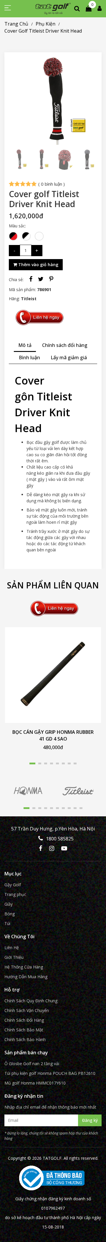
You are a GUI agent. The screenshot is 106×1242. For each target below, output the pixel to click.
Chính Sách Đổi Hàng (24, 1020)
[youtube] (64, 848)
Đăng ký (90, 1120)
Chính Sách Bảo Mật (23, 1030)
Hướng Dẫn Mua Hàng (25, 976)
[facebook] (30, 279)
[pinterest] (51, 279)
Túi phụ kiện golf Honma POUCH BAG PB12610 (49, 1073)
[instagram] (51, 848)
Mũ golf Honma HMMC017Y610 (35, 1083)
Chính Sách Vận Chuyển (26, 1010)
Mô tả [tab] (25, 345)
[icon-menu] (7, 9)
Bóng (9, 914)
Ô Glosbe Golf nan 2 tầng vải (31, 1063)
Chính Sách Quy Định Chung (30, 1000)
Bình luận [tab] (29, 357)
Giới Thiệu (14, 957)
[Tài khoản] (99, 8)
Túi (7, 923)
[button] (32, 763)
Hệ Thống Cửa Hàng (23, 967)
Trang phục (15, 894)
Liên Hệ (11, 947)
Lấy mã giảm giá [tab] (69, 357)
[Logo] (53, 8)
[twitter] (41, 279)
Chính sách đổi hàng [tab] (64, 345)
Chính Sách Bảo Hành (25, 1039)
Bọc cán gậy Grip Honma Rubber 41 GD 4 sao (53, 735)
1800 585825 (60, 838)
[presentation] (15, 101)
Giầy (8, 904)
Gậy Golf (12, 884)
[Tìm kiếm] (77, 8)
